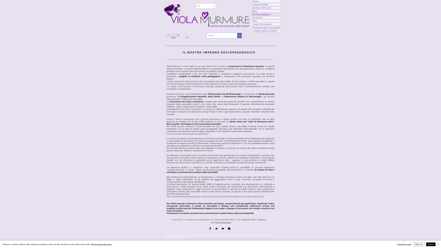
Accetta (431, 244)
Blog (254, 11)
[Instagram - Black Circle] (229, 228)
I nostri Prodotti (260, 4)
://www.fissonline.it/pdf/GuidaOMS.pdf (189, 133)
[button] (187, 37)
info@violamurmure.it (223, 222)
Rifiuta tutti (419, 244)
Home (255, 1)
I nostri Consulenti (261, 24)
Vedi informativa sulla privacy (101, 244)
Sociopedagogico (261, 14)
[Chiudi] (438, 244)
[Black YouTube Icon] (223, 228)
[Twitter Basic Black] (216, 228)
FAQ (254, 21)
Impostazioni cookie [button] (404, 244)
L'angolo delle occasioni (264, 31)
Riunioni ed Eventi (261, 8)
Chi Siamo (257, 18)
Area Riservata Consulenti (266, 27)
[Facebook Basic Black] (210, 228)
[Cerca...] (239, 35)
